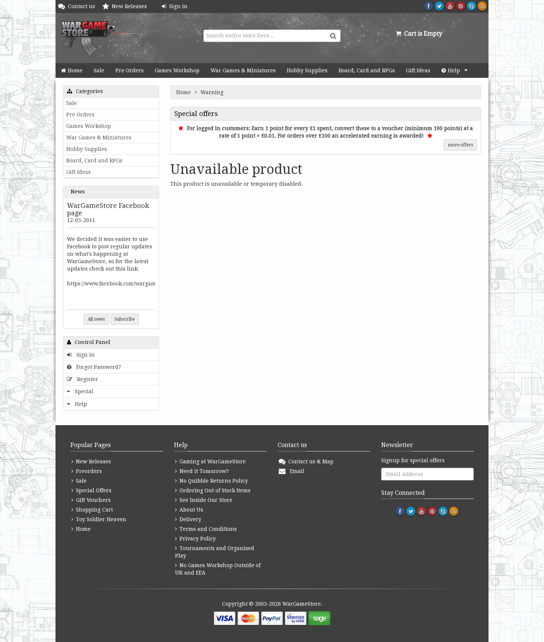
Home (75, 70)
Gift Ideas (418, 70)
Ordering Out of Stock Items (214, 490)
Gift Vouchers (92, 500)
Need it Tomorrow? (203, 471)
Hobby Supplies (307, 70)
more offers (460, 145)
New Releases (131, 6)
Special (82, 391)
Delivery (189, 519)
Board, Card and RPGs (367, 70)
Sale (99, 70)
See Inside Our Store (205, 500)
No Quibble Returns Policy (213, 481)
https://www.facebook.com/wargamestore (119, 284)
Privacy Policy (197, 539)
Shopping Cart (93, 510)
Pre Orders (129, 70)
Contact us (83, 6)
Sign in (177, 6)
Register (86, 379)
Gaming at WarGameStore (212, 461)
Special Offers (92, 490)
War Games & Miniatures (243, 70)
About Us (190, 510)
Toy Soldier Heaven (100, 519)
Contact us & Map (310, 461)
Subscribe (124, 319)
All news (96, 319)
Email (295, 471)
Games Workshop (177, 70)
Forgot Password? (97, 367)
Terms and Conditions (207, 529)
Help (454, 70)
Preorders (88, 471)
